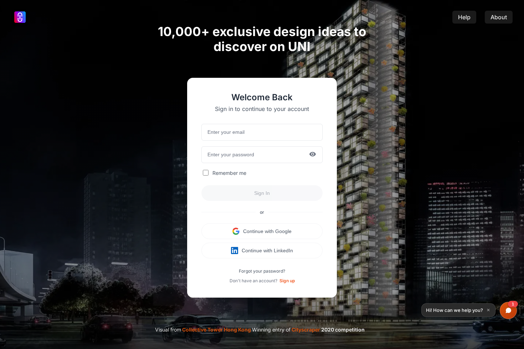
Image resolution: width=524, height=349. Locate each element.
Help (464, 17)
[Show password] (312, 154)
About (498, 17)
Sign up (287, 280)
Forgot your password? (262, 271)
